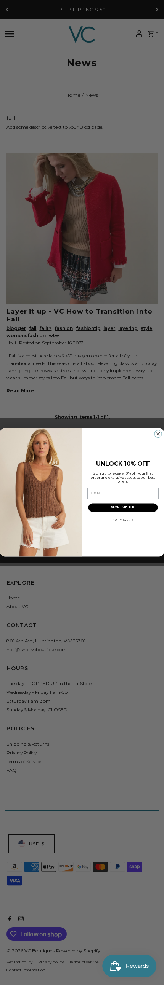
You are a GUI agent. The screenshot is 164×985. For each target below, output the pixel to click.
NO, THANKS (123, 520)
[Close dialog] (158, 434)
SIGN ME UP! (123, 507)
